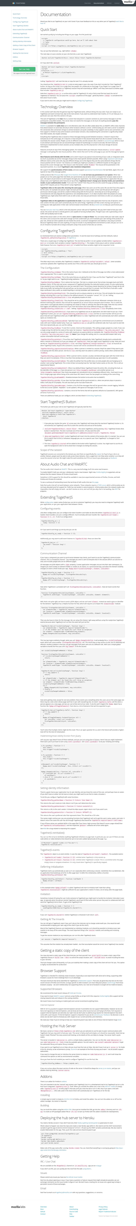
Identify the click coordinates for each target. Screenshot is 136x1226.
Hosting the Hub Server (20, 53)
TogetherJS (20, 3)
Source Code (73, 1212)
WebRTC (43, 126)
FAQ (70, 1214)
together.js (72, 238)
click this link (68, 1099)
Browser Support (18, 49)
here (119, 1020)
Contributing (73, 1209)
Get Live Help (24, 69)
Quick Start (16, 14)
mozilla (128, 2)
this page (95, 482)
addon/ (64, 1081)
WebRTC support (59, 996)
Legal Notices (103, 1209)
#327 (116, 489)
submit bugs (111, 983)
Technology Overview (20, 18)
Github (109, 3)
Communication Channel (21, 37)
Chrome (78, 993)
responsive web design (115, 159)
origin (99, 454)
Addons (15, 57)
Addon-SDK (67, 1109)
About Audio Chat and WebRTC (23, 30)
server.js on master (104, 1068)
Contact (117, 3)
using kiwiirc (87, 1169)
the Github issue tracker (74, 1177)
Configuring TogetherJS (20, 22)
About (71, 1207)
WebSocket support (85, 981)
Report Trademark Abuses (107, 1212)
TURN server (102, 485)
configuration (49, 502)
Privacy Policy (103, 1207)
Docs (42, 1209)
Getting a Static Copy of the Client (24, 45)
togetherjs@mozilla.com (64, 1192)
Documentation (99, 3)
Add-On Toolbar (110, 1086)
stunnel (73, 1049)
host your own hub (52, 210)
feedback (114, 458)
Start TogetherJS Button (20, 26)
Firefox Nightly (101, 472)
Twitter (71, 1216)
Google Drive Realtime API (72, 175)
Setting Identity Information (22, 41)
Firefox (71, 993)
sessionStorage (109, 141)
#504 (44, 828)
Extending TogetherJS (20, 33)
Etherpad (57, 175)
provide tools (98, 205)
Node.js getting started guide (87, 1123)
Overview (88, 3)
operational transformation (94, 170)
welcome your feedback (102, 1015)
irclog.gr (98, 1166)
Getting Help (17, 61)
